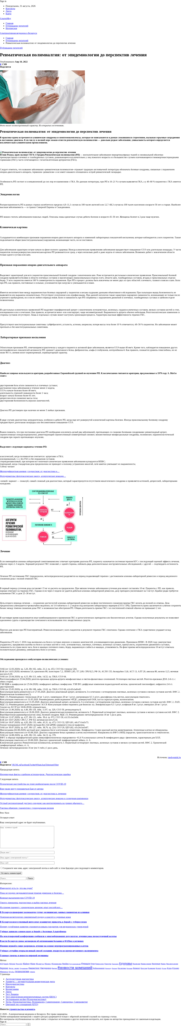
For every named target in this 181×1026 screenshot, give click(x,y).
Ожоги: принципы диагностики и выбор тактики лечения (28, 902)
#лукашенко (24, 968)
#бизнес (48, 964)
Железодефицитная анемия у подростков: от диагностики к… (30, 471)
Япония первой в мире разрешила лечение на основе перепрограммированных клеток (44, 946)
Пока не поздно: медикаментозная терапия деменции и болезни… (32, 893)
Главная (9, 23)
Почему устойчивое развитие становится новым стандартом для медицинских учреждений (44, 926)
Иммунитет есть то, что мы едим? (16, 888)
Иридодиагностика (15, 984)
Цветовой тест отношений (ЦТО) (22, 1004)
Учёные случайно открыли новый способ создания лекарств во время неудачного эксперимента (49, 951)
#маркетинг (34, 968)
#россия (144, 968)
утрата (32, 972)
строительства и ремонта (22, 1009)
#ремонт (136, 968)
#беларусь (40, 964)
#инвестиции (146, 964)
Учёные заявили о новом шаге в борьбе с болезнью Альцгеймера (33, 931)
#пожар (114, 968)
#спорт (158, 968)
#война (65, 963)
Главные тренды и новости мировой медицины (24, 955)
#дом (92, 964)
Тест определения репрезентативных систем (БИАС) (31, 997)
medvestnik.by (174, 757)
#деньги (85, 963)
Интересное (11, 28)
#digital (12, 964)
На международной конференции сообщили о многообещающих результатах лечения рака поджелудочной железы (58, 936)
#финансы (4, 972)
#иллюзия (136, 964)
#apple (6, 964)
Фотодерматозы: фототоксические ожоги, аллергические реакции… (33, 476)
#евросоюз (99, 964)
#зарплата (115, 964)
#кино (163, 964)
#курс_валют (14, 968)
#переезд (108, 968)
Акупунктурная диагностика (20, 979)
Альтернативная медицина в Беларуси (18, 33)
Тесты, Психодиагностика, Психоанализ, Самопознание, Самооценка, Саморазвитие (47, 1002)
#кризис (4, 968)
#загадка (107, 964)
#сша (169, 968)
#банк (32, 964)
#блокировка (56, 964)
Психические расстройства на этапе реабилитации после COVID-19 (33, 784)
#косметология (172, 964)
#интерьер (156, 964)
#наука (54, 968)
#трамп (175, 968)
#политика (122, 968)
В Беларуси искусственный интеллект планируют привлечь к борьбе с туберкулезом (43, 922)
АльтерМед (5, 18)
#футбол (11, 972)
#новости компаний (75, 967)
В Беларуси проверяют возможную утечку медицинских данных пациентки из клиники (44, 912)
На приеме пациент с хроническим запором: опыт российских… (31, 907)
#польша (129, 968)
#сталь (164, 968)
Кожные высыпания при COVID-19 (17, 898)
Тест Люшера (12, 994)
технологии (22, 971)
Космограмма (12, 989)
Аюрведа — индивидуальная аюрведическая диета (30, 981)
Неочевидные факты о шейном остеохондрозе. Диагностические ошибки (35, 774)
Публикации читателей (17, 26)
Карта (8, 13)
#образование (99, 968)
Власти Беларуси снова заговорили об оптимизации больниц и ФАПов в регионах (42, 941)
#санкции (151, 968)
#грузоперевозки (75, 964)
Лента (8, 11)
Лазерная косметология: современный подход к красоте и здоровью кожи (35, 917)
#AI (1, 964)
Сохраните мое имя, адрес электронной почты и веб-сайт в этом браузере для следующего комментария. (53, 868)
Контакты (10, 8)
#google (19, 964)
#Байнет (26, 964)
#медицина (45, 968)
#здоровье (125, 963)
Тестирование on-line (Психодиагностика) (26, 999)
